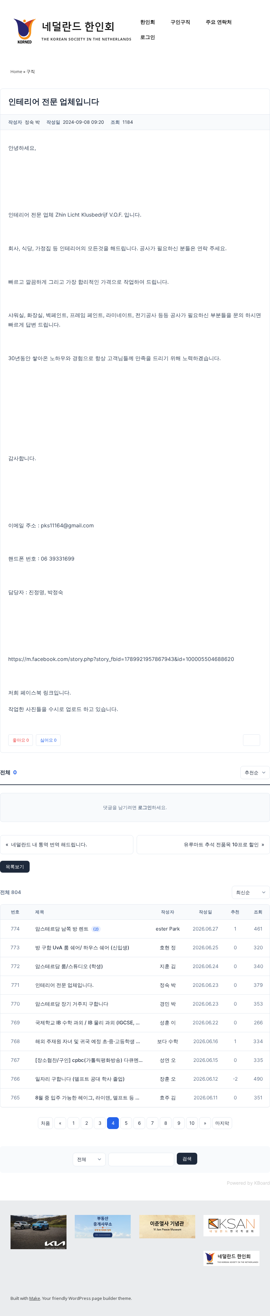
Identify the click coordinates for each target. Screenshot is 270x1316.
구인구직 (180, 21)
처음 (45, 1123)
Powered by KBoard (248, 1183)
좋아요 (21, 740)
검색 (187, 1158)
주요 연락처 (219, 21)
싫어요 (48, 740)
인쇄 (251, 740)
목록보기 (15, 866)
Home (16, 71)
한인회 (147, 21)
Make (34, 1298)
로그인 (147, 37)
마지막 (222, 1123)
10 (192, 1123)
